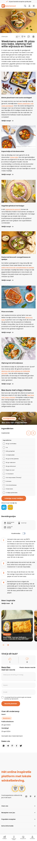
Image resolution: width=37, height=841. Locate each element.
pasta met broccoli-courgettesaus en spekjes (17, 268)
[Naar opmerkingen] (28, 36)
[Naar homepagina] (8, 6)
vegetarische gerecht (13, 209)
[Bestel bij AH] (3, 507)
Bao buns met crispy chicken (14, 422)
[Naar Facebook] (35, 796)
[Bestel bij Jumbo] (10, 507)
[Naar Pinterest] (30, 796)
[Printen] (33, 36)
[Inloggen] (29, 6)
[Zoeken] (25, 6)
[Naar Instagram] (26, 796)
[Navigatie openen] (34, 6)
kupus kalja (14, 157)
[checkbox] (23, 533)
